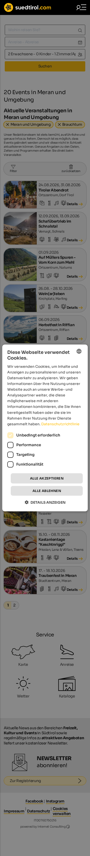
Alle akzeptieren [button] (47, 478)
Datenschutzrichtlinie (60, 424)
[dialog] (45, 428)
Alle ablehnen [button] (46, 491)
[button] (45, 502)
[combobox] (79, 351)
